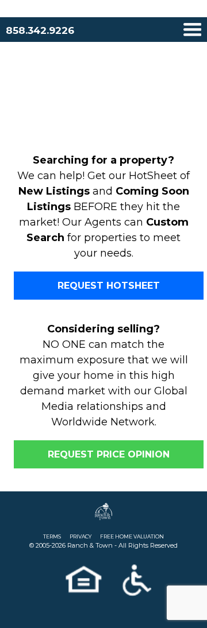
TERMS (52, 536)
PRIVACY (80, 536)
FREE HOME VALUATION (132, 536)
